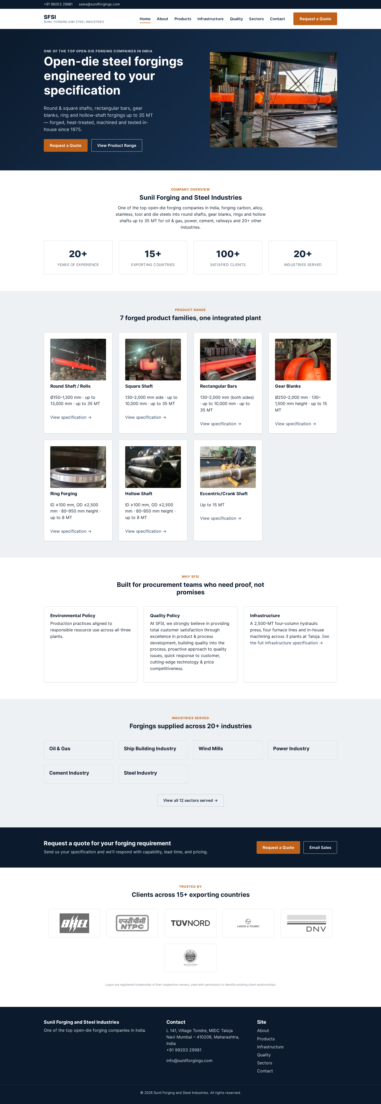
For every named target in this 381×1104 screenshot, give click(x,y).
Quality (236, 19)
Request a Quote (315, 18)
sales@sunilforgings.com (99, 4)
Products (182, 19)
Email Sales (320, 847)
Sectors (256, 19)
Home (145, 19)
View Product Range (116, 145)
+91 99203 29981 (58, 4)
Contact (277, 19)
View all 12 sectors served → (190, 800)
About (162, 19)
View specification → (70, 417)
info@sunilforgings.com (189, 1060)
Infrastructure (210, 19)
